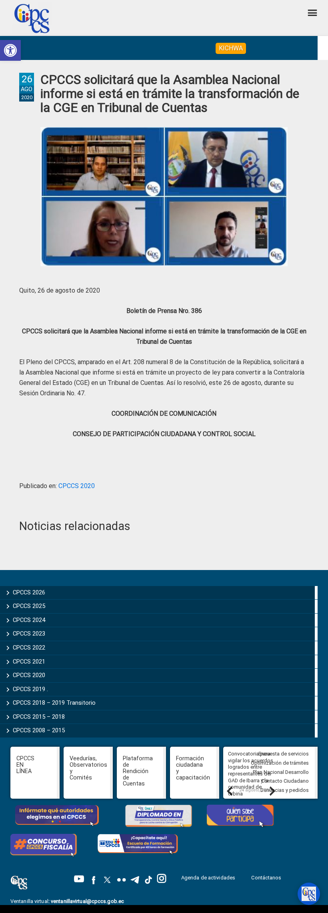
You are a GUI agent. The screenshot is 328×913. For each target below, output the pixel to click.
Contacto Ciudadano (285, 781)
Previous (229, 791)
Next (272, 791)
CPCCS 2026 (29, 592)
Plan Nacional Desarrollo (281, 772)
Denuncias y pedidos (284, 790)
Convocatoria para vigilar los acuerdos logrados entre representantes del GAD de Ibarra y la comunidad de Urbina (250, 774)
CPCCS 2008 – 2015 (39, 730)
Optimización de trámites (280, 763)
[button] (10, 50)
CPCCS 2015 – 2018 (39, 716)
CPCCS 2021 (29, 661)
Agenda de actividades (208, 878)
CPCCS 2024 (29, 620)
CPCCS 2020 (76, 486)
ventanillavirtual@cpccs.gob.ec (87, 901)
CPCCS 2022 (29, 647)
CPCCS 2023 (29, 633)
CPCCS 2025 (29, 606)
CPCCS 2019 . (30, 689)
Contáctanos (266, 878)
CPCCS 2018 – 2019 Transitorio (54, 702)
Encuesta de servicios (283, 754)
